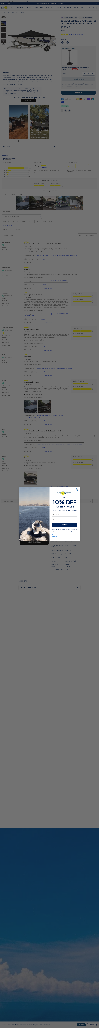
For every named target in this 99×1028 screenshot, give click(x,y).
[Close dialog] (77, 489)
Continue (65, 525)
